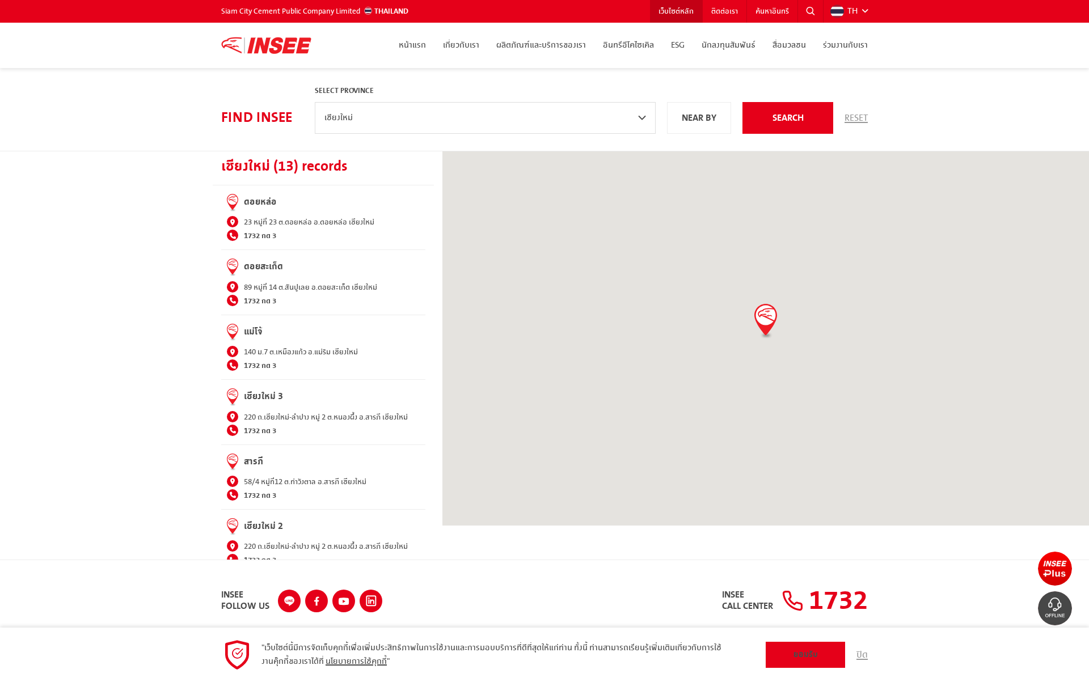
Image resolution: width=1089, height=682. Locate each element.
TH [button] (852, 11)
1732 (835, 601)
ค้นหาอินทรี (772, 11)
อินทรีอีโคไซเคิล (628, 45)
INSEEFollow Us (245, 601)
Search (788, 118)
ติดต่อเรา (724, 11)
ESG (678, 45)
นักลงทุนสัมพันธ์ (728, 45)
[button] (810, 11)
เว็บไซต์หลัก (676, 11)
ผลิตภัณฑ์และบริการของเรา (541, 45)
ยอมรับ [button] (805, 654)
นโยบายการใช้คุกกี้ (356, 661)
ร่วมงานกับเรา (845, 45)
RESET (856, 118)
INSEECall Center (747, 601)
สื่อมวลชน (789, 45)
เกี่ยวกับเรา (461, 45)
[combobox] (485, 118)
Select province (344, 90)
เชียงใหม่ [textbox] (338, 118)
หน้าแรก (412, 45)
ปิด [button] (862, 655)
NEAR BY (699, 118)
